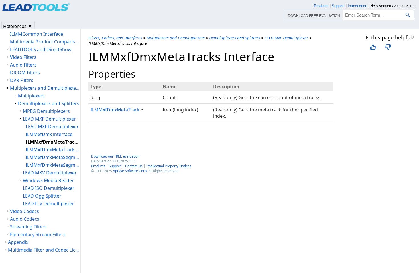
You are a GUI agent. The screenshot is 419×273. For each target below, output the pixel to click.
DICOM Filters (25, 72)
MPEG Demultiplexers (46, 111)
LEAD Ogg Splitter (42, 196)
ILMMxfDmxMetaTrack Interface (53, 149)
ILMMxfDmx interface (49, 134)
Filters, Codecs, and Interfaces (115, 38)
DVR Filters (21, 80)
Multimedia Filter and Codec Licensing (44, 250)
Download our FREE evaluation (115, 156)
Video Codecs (24, 211)
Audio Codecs (24, 219)
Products (98, 166)
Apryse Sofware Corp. (130, 170)
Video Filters (23, 57)
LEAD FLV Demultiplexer (48, 203)
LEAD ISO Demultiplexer (48, 188)
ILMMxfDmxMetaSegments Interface (53, 157)
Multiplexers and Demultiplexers (176, 38)
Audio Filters (23, 65)
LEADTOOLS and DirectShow (41, 49)
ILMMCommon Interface (36, 34)
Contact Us (134, 166)
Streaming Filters (28, 227)
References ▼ (17, 26)
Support (115, 166)
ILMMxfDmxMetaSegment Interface (53, 165)
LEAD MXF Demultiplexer (286, 38)
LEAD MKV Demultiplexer (50, 173)
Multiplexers (31, 96)
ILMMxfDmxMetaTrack (115, 110)
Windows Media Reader (48, 180)
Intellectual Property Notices (168, 166)
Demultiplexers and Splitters (234, 38)
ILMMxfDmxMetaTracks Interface (53, 142)
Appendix (18, 242)
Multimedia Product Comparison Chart (45, 42)
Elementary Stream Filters (38, 234)
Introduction (357, 5)
